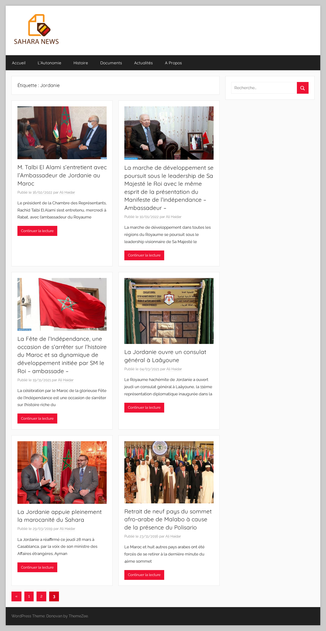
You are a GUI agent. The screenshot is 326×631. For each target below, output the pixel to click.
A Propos (173, 62)
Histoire (81, 62)
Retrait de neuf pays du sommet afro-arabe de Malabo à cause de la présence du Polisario (168, 519)
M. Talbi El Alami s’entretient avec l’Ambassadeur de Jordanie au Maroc (62, 175)
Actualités (143, 62)
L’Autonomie (49, 62)
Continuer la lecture (37, 231)
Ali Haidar (67, 192)
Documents (111, 62)
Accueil (19, 62)
